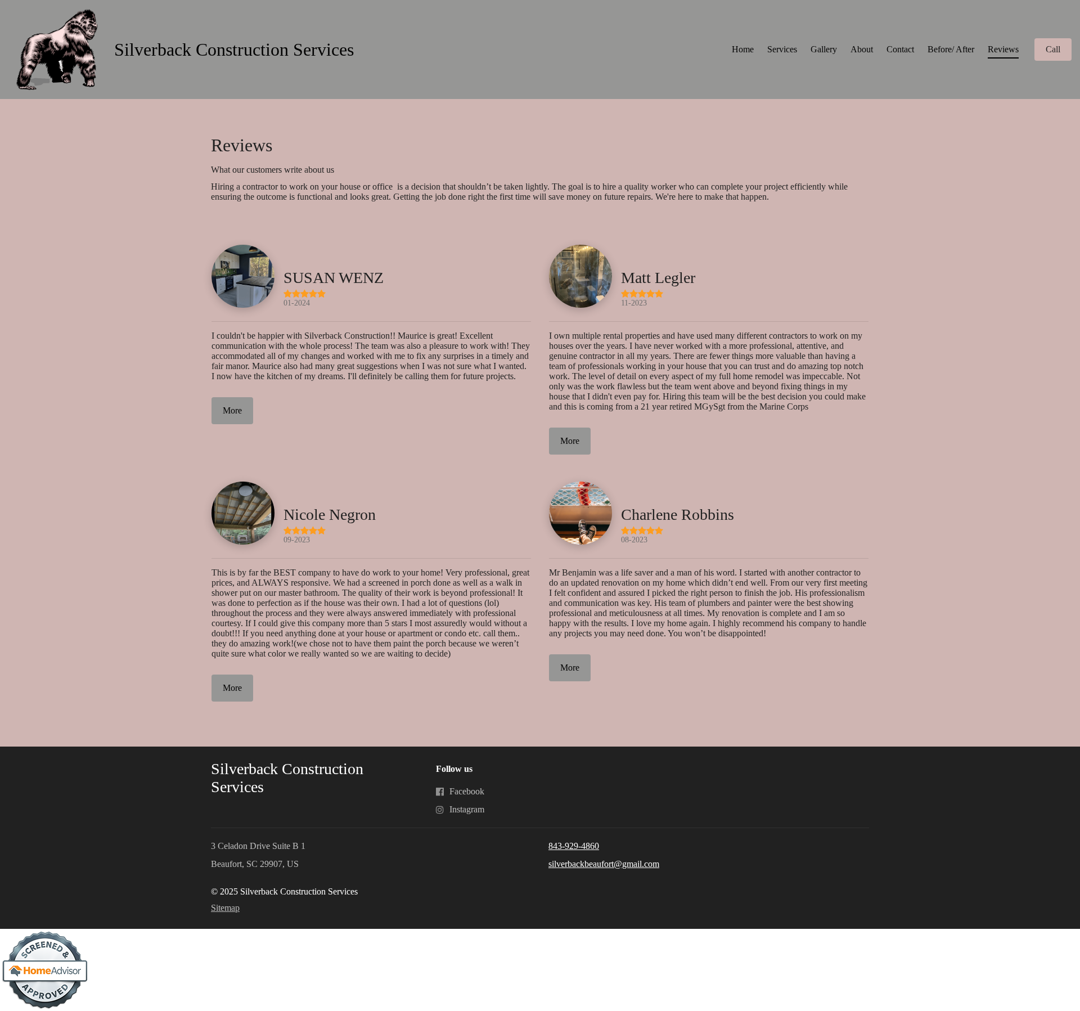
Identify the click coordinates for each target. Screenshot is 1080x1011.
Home (743, 49)
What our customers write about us (272, 169)
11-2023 (634, 302)
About (861, 49)
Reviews (1003, 49)
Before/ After (951, 49)
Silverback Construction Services (234, 49)
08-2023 (634, 539)
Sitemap (225, 908)
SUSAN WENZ (334, 277)
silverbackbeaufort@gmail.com (603, 864)
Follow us (454, 769)
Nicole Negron (330, 514)
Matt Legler (658, 277)
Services (782, 49)
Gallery (824, 49)
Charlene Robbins (677, 514)
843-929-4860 (573, 846)
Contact (900, 49)
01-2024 (297, 302)
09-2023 (297, 539)
